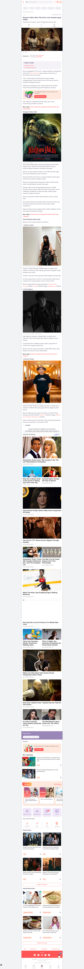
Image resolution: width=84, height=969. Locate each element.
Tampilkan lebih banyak (42, 884)
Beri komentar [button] (39, 749)
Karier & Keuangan (28, 912)
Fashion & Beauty (47, 937)
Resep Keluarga (27, 937)
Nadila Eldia (39, 56)
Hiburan (25, 8)
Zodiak (44, 8)
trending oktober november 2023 (31, 737)
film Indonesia (35, 73)
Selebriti (38, 8)
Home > (24, 11)
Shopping (58, 8)
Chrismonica (41, 55)
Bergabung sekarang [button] (40, 96)
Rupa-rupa (51, 8)
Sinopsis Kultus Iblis (28, 65)
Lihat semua (57, 784)
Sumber (27, 425)
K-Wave (31, 8)
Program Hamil (46, 912)
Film (32, 11)
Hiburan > (28, 11)
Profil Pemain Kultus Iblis (30, 67)
